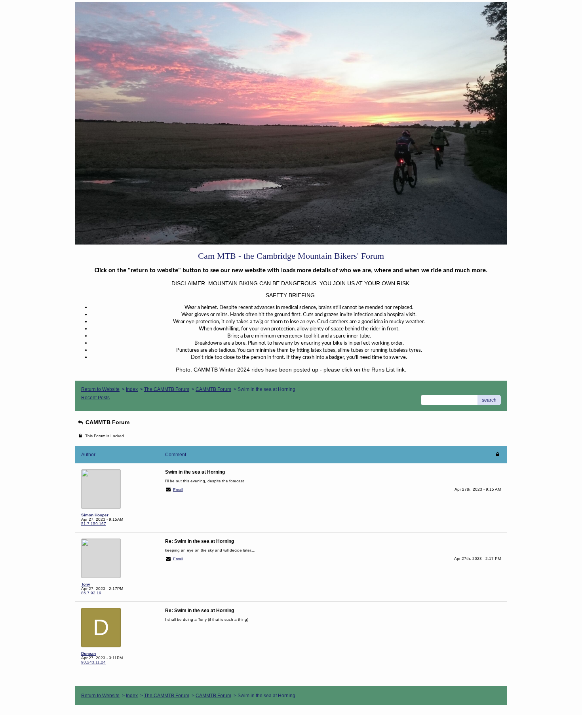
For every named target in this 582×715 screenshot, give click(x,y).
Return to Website (100, 389)
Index (132, 389)
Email (178, 489)
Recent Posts (95, 397)
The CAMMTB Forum (166, 389)
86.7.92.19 (91, 593)
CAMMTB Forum (213, 389)
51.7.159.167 (93, 524)
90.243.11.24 (93, 662)
